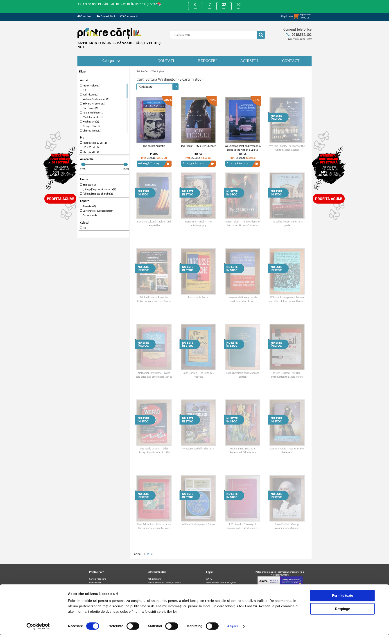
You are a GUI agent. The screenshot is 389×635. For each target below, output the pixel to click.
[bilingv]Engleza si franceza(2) (99, 189)
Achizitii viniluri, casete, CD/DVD (164, 582)
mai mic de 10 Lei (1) (94, 143)
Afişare (233, 626)
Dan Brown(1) (90, 108)
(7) (84, 228)
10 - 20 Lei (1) (90, 147)
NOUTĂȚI (166, 61)
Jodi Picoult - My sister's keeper (198, 146)
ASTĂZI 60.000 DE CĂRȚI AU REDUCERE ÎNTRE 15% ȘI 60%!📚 (119, 4)
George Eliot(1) (91, 126)
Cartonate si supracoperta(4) (98, 211)
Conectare (85, 16)
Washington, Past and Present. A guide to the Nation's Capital (243, 148)
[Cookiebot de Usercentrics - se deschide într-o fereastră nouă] (38, 626)
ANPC (209, 579)
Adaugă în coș (149, 163)
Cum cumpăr (131, 16)
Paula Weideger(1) (93, 112)
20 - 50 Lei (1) (90, 152)
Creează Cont (107, 16)
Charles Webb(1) (91, 130)
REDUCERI (207, 61)
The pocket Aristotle (154, 146)
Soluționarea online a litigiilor (221, 582)
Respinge (342, 609)
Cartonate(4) (89, 215)
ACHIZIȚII (249, 61)
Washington (158, 71)
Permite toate (342, 595)
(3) (84, 90)
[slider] (83, 164)
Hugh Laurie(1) (90, 121)
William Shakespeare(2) (95, 99)
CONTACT (290, 61)
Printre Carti (143, 71)
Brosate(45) (89, 206)
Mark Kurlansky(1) (92, 117)
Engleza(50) (89, 185)
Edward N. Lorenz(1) (93, 103)
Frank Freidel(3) (91, 85)
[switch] (133, 626)
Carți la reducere (97, 579)
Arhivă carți (95, 582)
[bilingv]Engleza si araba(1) (97, 194)
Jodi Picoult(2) (90, 94)
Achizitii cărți (154, 579)
